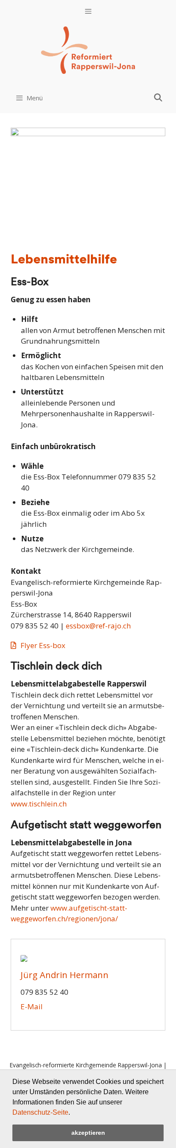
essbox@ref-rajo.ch (98, 626)
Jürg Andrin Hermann (65, 975)
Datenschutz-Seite (40, 1112)
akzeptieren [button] (88, 1132)
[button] (73, 1113)
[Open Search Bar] (158, 97)
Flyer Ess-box (43, 645)
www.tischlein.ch (39, 804)
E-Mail (32, 1006)
